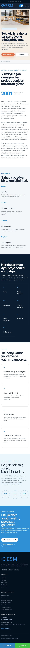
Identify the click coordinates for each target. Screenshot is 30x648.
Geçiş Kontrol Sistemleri (6, 609)
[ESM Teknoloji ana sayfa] (7, 5)
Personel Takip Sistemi (6, 607)
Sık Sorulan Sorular (5, 587)
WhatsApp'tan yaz (9, 540)
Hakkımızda (3, 577)
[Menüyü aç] (27, 5)
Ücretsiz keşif (21, 5)
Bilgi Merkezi (4, 584)
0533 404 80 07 (18, 1)
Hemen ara (22, 54)
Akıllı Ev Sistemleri (5, 604)
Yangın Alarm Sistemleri (6, 600)
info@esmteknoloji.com (6, 622)
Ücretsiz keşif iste (8, 54)
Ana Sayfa (3, 61)
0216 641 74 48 (11, 1)
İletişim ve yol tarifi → (5, 628)
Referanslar (3, 580)
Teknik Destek (4, 582)
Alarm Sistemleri (4, 597)
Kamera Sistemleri (5, 595)
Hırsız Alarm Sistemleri (6, 602)
